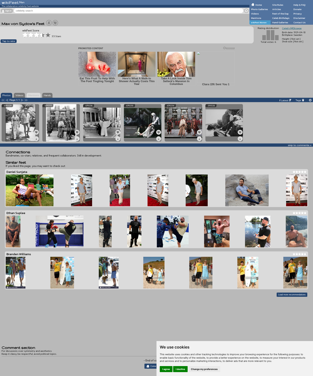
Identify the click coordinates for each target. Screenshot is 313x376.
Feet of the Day (280, 13)
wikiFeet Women (259, 22)
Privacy (297, 13)
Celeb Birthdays (280, 18)
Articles (276, 9)
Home (258, 5)
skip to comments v (299, 145)
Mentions (256, 18)
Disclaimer (299, 18)
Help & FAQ (299, 5)
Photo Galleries (259, 9)
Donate (297, 9)
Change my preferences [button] (204, 369)
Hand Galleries (280, 22)
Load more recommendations (292, 294)
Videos (255, 13)
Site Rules (277, 5)
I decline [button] (180, 369)
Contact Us (299, 22)
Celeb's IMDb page (292, 28)
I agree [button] (166, 369)
